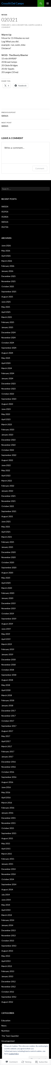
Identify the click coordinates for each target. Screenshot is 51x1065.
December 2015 (8, 818)
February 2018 (7, 700)
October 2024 (7, 342)
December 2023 (8, 383)
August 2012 (7, 1002)
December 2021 (8, 496)
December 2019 (8, 603)
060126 (4, 222)
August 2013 (7, 951)
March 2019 (6, 644)
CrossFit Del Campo (25, 25)
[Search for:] (25, 189)
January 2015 (7, 864)
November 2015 (8, 823)
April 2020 (5, 583)
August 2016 (7, 782)
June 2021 (6, 521)
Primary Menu (47, 3)
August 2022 (7, 460)
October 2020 (7, 562)
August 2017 (7, 731)
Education (5, 1020)
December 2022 (8, 440)
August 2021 (7, 516)
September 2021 (8, 511)
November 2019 (8, 608)
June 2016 (6, 787)
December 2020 (8, 552)
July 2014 (5, 894)
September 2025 (8, 291)
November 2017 (8, 715)
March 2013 (6, 966)
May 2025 (5, 307)
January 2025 (7, 327)
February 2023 (7, 429)
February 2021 (7, 542)
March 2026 (6, 261)
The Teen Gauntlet (10, 1036)
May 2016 (5, 792)
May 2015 (5, 843)
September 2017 (8, 726)
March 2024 (6, 368)
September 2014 (8, 884)
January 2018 (7, 705)
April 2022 (5, 475)
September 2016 (8, 777)
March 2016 (6, 802)
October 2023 (7, 394)
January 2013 (7, 976)
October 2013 (7, 940)
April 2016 (5, 797)
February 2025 (7, 322)
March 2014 (6, 915)
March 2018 (6, 695)
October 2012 (7, 991)
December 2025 (8, 276)
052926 (4, 211)
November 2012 (8, 986)
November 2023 (8, 388)
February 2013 (7, 971)
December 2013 (8, 930)
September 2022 (8, 455)
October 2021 (7, 506)
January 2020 (7, 598)
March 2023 (6, 424)
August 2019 (7, 624)
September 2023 (8, 399)
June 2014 (6, 899)
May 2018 (5, 685)
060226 (4, 206)
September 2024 (8, 348)
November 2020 (8, 557)
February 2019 (7, 649)
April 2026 (5, 256)
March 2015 (6, 853)
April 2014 (5, 910)
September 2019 (8, 618)
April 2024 (5, 363)
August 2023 (7, 404)
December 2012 (8, 981)
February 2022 (7, 486)
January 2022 (7, 491)
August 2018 (7, 680)
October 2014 (7, 879)
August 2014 (7, 889)
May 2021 (5, 526)
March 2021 (6, 537)
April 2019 (5, 639)
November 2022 (8, 445)
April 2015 (5, 848)
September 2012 (8, 997)
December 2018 (8, 659)
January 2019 (7, 654)
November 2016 (8, 767)
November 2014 (8, 874)
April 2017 (5, 741)
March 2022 (6, 480)
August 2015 (7, 838)
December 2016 (8, 761)
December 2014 (8, 869)
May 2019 (5, 634)
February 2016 (7, 807)
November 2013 (8, 935)
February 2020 (7, 593)
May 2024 (5, 358)
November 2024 (8, 337)
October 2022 (7, 450)
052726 (4, 227)
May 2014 (5, 905)
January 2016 (7, 813)
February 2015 (7, 859)
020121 (8, 114)
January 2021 (7, 547)
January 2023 (7, 434)
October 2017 (7, 721)
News (4, 1025)
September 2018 (8, 675)
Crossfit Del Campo (12, 3)
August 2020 (7, 572)
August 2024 (7, 353)
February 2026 (7, 266)
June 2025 (6, 302)
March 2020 (6, 588)
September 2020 (8, 567)
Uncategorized (7, 1041)
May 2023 (5, 414)
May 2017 (5, 736)
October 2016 (7, 772)
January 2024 (7, 378)
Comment (39, 168)
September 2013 (8, 945)
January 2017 (7, 756)
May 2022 (5, 470)
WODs (4, 15)
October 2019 (7, 613)
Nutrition (5, 1031)
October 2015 (7, 828)
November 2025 (8, 281)
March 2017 (6, 746)
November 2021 (8, 501)
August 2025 (7, 296)
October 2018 (7, 669)
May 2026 (5, 250)
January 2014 (7, 925)
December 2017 (8, 710)
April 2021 (5, 532)
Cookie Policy (14, 1054)
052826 (4, 216)
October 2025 (7, 286)
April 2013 (5, 961)
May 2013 (5, 956)
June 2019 (6, 629)
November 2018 (8, 664)
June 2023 (6, 409)
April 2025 (5, 312)
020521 (6, 124)
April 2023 (5, 419)
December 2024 (8, 332)
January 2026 (7, 271)
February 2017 (7, 751)
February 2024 (7, 373)
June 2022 (6, 465)
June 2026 (6, 245)
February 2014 (7, 920)
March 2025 (6, 317)
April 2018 (5, 690)
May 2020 (5, 578)
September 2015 (8, 833)
